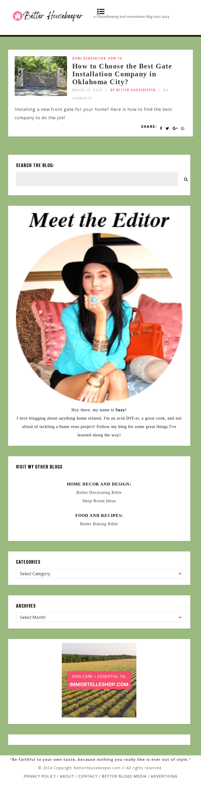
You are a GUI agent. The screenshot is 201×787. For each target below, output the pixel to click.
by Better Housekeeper (133, 90)
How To (115, 58)
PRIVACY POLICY (40, 776)
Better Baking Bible (99, 524)
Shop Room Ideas (99, 501)
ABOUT (67, 776)
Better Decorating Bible (99, 492)
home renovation (89, 58)
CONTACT (88, 776)
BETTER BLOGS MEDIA (124, 776)
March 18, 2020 (87, 90)
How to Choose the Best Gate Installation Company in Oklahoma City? (122, 73)
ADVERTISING (164, 776)
